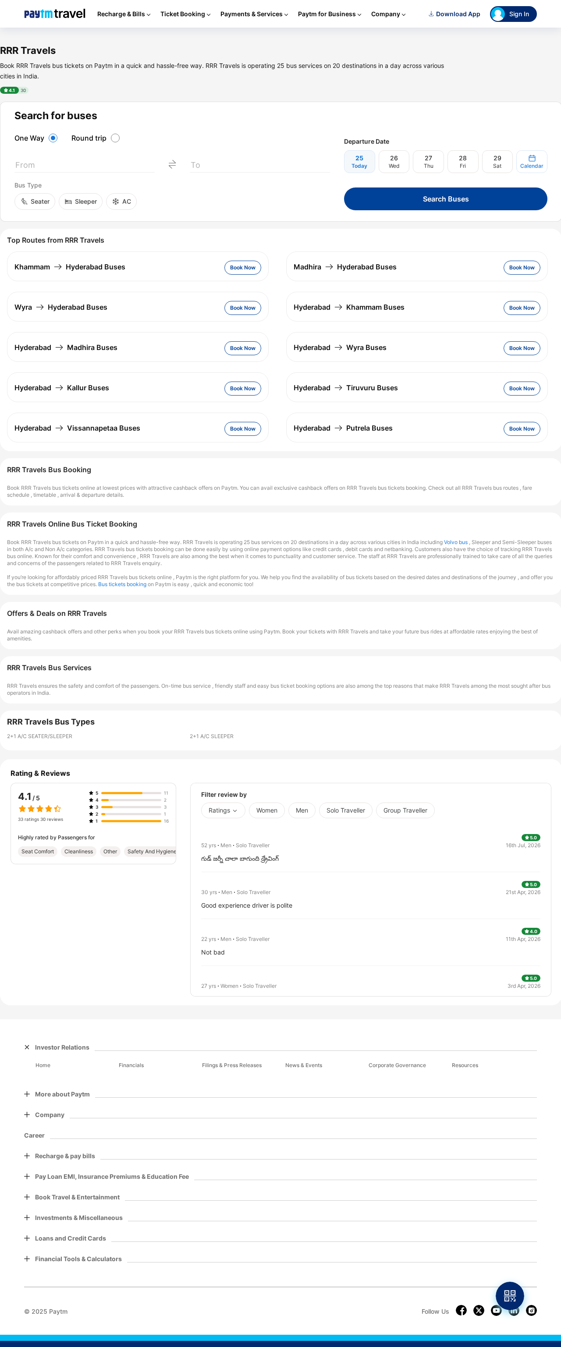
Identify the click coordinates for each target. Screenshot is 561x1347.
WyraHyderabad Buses (60, 307)
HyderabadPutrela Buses (343, 428)
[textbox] (84, 167)
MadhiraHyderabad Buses (345, 266)
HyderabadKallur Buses (61, 387)
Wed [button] (394, 166)
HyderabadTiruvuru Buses (346, 387)
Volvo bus (456, 542)
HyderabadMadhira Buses (65, 347)
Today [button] (359, 166)
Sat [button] (497, 166)
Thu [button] (428, 166)
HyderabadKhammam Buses (349, 307)
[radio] (37, 138)
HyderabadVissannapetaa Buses (77, 428)
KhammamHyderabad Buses (69, 266)
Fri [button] (463, 166)
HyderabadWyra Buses (340, 347)
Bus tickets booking (122, 584)
